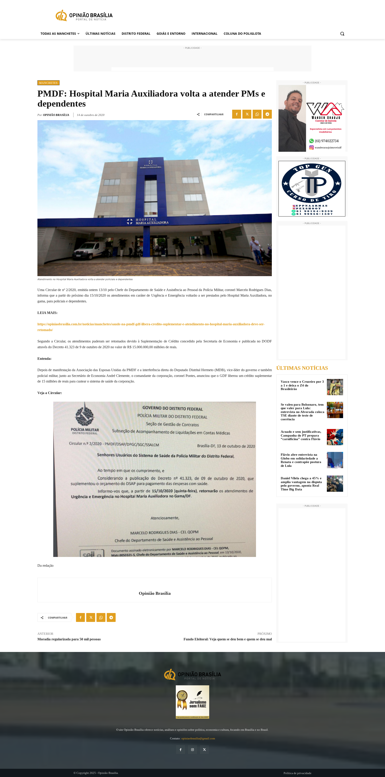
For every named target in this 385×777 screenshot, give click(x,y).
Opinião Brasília (56, 115)
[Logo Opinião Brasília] (84, 16)
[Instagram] (192, 749)
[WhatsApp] (257, 114)
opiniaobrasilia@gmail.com (198, 738)
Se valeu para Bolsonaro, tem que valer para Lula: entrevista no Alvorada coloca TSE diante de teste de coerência (302, 412)
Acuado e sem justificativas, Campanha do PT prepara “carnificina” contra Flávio (301, 435)
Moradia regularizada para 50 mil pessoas (69, 639)
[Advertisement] (192, 60)
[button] (342, 33)
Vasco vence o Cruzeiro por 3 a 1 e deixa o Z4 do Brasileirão (302, 385)
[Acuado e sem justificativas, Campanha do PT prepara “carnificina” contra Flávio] (335, 437)
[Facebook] (236, 114)
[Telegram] (267, 114)
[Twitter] (246, 114)
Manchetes (48, 83)
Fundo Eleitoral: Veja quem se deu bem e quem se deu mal (228, 639)
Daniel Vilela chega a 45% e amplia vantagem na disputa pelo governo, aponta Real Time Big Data (301, 483)
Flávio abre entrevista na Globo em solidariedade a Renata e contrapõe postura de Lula (301, 460)
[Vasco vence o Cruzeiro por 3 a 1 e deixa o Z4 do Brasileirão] (335, 387)
